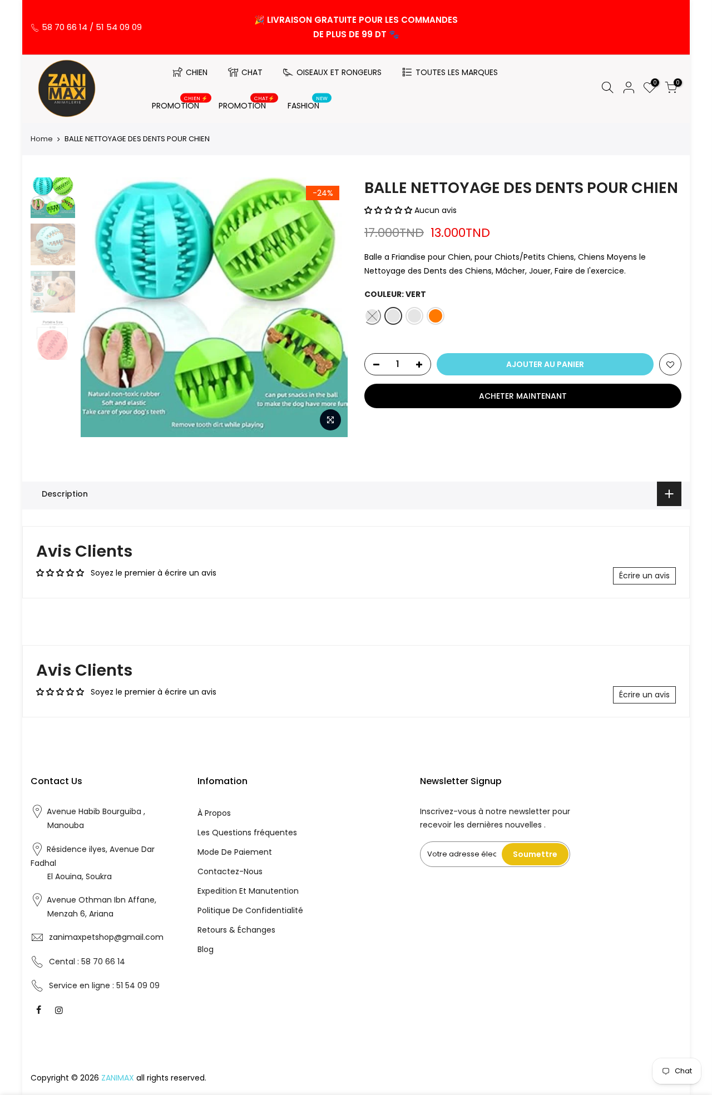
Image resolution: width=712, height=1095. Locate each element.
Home (42, 139)
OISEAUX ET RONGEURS (339, 72)
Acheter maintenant (523, 396)
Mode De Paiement (234, 852)
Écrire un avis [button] (644, 575)
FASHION (308, 103)
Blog (205, 949)
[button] (389, 210)
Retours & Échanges (236, 929)
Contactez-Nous (230, 871)
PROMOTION (180, 103)
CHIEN (196, 72)
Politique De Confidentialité (250, 910)
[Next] (328, 307)
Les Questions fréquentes (247, 832)
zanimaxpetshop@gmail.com (106, 937)
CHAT (252, 72)
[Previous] (100, 307)
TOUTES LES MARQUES (457, 72)
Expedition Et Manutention (248, 890)
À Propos (214, 813)
